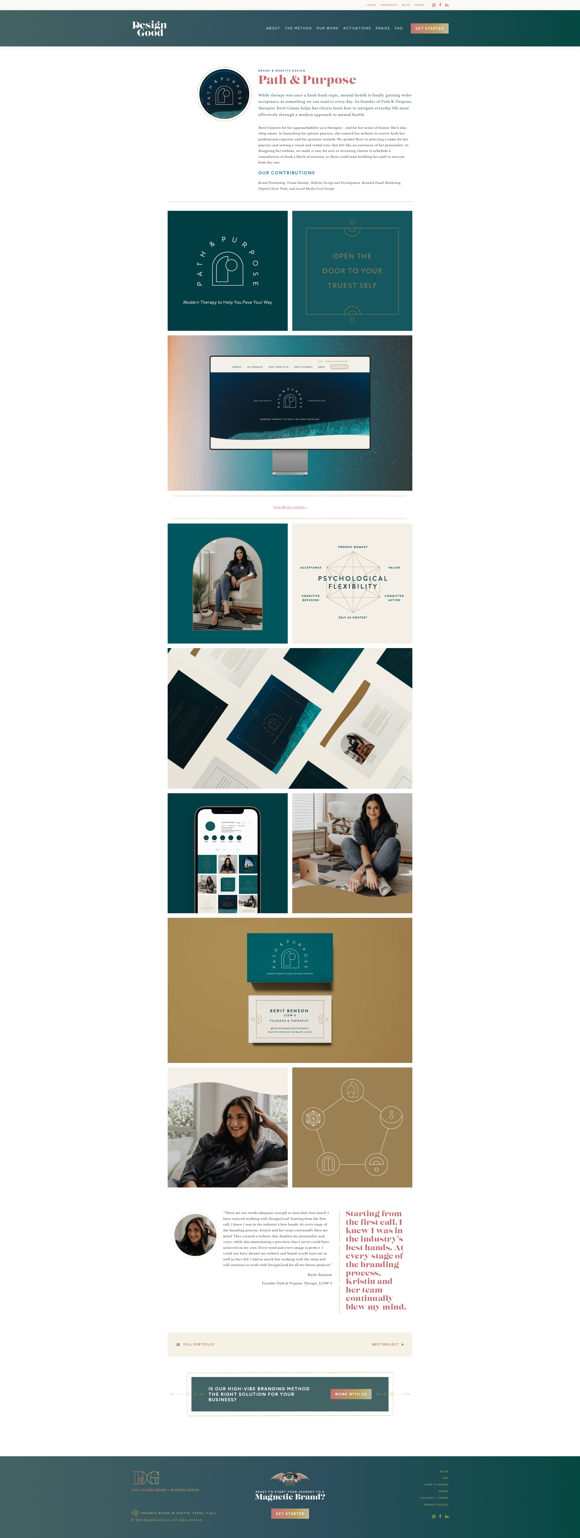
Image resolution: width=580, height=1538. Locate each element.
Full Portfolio (199, 1344)
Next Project (385, 1344)
